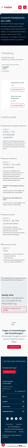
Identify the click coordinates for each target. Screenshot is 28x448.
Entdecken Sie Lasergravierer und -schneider (12, 309)
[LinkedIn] (12, 418)
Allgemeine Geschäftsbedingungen (14, 429)
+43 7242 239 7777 (21, 391)
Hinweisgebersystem (10, 431)
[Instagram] (7, 418)
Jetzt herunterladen (17, 89)
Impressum (19, 424)
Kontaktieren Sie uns (14, 347)
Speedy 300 (6, 66)
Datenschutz (9, 424)
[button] (3, 444)
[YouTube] (20, 418)
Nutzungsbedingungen (14, 426)
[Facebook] (16, 418)
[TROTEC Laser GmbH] (8, 7)
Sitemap (21, 431)
